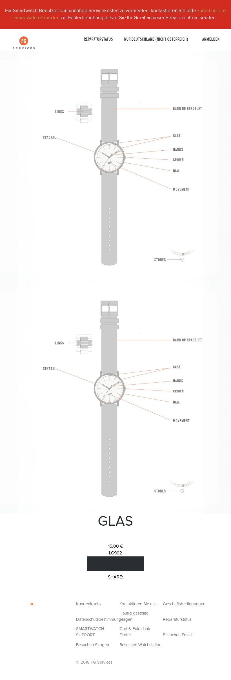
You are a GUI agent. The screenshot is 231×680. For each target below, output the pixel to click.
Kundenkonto (88, 604)
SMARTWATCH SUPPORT (90, 632)
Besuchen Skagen (92, 645)
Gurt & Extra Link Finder (134, 632)
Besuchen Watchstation (140, 645)
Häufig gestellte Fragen (133, 616)
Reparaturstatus (98, 39)
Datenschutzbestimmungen (97, 619)
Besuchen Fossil (177, 635)
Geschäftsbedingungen (184, 604)
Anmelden (211, 39)
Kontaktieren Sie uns (138, 604)
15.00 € (115, 546)
